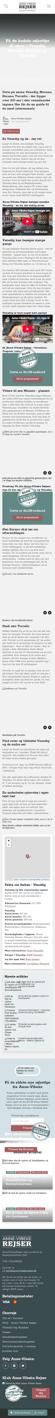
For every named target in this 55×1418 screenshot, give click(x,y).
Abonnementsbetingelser (18, 1341)
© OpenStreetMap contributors (39, 879)
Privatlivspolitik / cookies (19, 1346)
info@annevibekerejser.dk (21, 1270)
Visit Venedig (35, 950)
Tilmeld (27, 1128)
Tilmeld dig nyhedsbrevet (25, 1115)
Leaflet (15, 879)
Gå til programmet (27, 378)
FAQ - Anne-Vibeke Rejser (19, 1323)
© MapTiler (23, 879)
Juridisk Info (10, 1351)
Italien (28, 79)
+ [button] (9, 840)
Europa (18, 79)
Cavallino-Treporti (38, 963)
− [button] (9, 845)
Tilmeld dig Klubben (21, 1149)
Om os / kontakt (12, 1318)
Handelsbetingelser (14, 1337)
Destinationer (8, 79)
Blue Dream (32, 959)
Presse (6, 1332)
